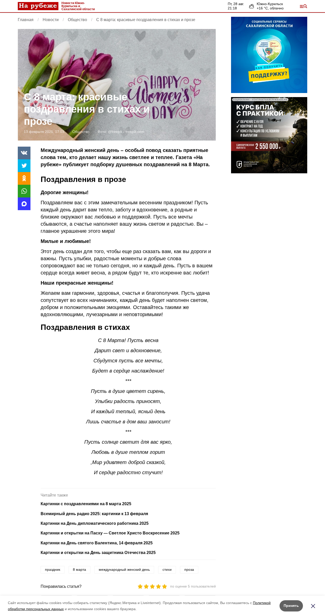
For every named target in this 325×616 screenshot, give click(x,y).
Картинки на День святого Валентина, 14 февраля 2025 (97, 543)
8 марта (79, 569)
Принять (291, 606)
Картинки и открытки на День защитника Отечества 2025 (98, 552)
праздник (52, 569)
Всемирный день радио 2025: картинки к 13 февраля (94, 514)
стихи (167, 569)
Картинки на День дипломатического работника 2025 (95, 523)
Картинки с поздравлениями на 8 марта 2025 (86, 504)
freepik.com (134, 132)
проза (189, 569)
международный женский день (124, 569)
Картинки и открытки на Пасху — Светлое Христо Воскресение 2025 (110, 533)
